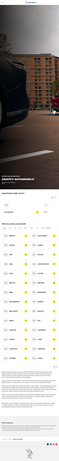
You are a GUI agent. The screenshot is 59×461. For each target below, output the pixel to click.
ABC (4, 228)
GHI (15, 228)
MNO (25, 228)
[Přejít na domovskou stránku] (31, 2)
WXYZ (43, 228)
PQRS (31, 228)
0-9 (48, 228)
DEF (10, 228)
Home (5, 439)
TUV (37, 228)
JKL (20, 228)
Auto (10, 439)
